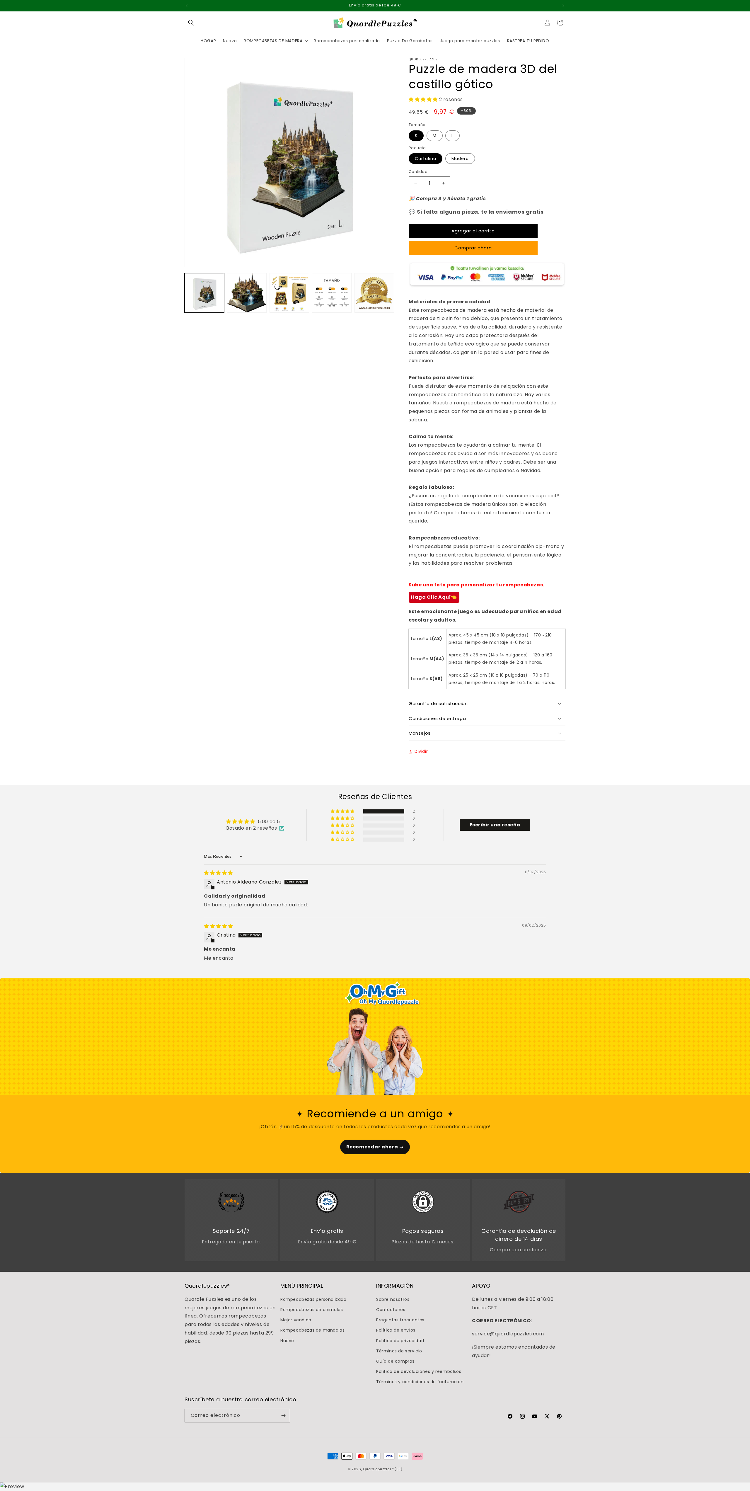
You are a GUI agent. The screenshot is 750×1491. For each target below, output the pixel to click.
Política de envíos (395, 1330)
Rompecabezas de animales (311, 1310)
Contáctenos (390, 1310)
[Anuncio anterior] (186, 5)
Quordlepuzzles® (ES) (382, 1469)
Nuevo (287, 1341)
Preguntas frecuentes (400, 1320)
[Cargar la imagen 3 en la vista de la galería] (289, 293)
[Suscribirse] (283, 1415)
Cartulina (425, 158)
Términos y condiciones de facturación (419, 1382)
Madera (460, 158)
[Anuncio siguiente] (563, 5)
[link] (231, 1202)
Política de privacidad (400, 1341)
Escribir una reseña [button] (495, 824)
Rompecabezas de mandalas (312, 1330)
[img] (218, 872)
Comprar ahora (473, 248)
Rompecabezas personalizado (313, 1299)
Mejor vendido (295, 1320)
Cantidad (418, 171)
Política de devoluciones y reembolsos (418, 1371)
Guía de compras (395, 1361)
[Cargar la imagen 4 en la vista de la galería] (332, 293)
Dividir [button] (421, 751)
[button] (191, 22)
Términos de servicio (399, 1351)
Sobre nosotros (392, 1299)
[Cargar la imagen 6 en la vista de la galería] (374, 293)
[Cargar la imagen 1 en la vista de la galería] (204, 293)
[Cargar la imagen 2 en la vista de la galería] (247, 293)
